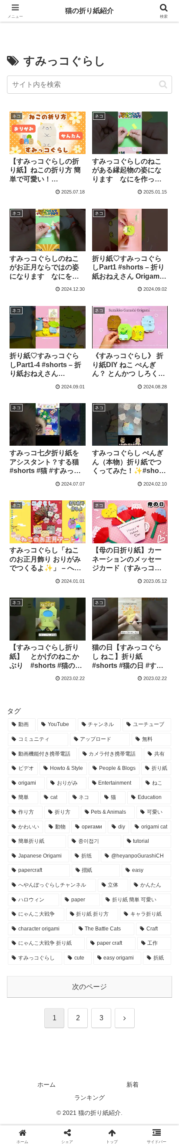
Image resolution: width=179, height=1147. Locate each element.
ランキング (89, 1097)
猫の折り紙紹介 (89, 10)
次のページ (89, 986)
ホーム (46, 1084)
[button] (163, 84)
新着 (132, 1084)
